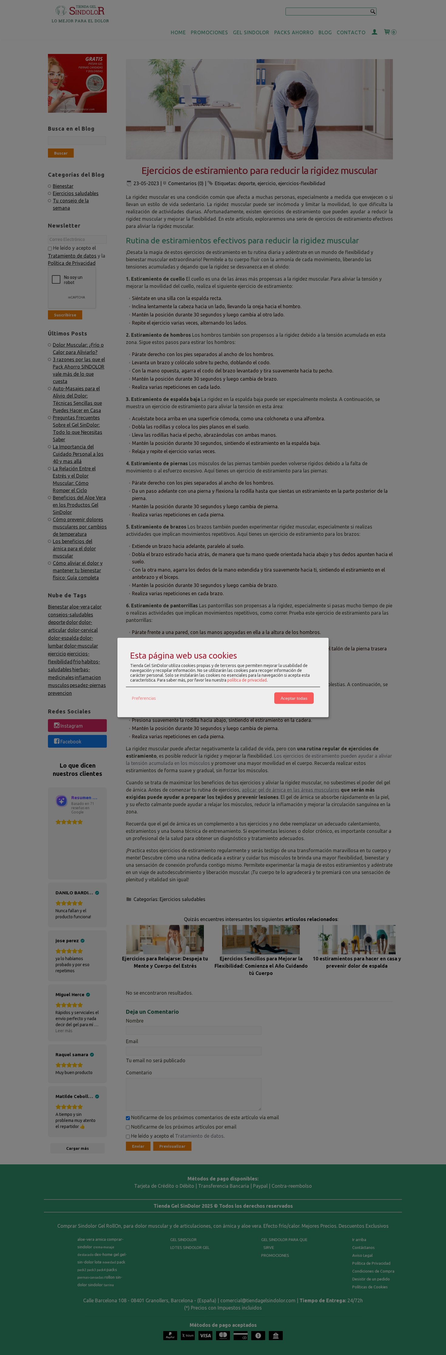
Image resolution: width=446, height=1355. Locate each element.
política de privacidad (247, 680)
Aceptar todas (294, 698)
